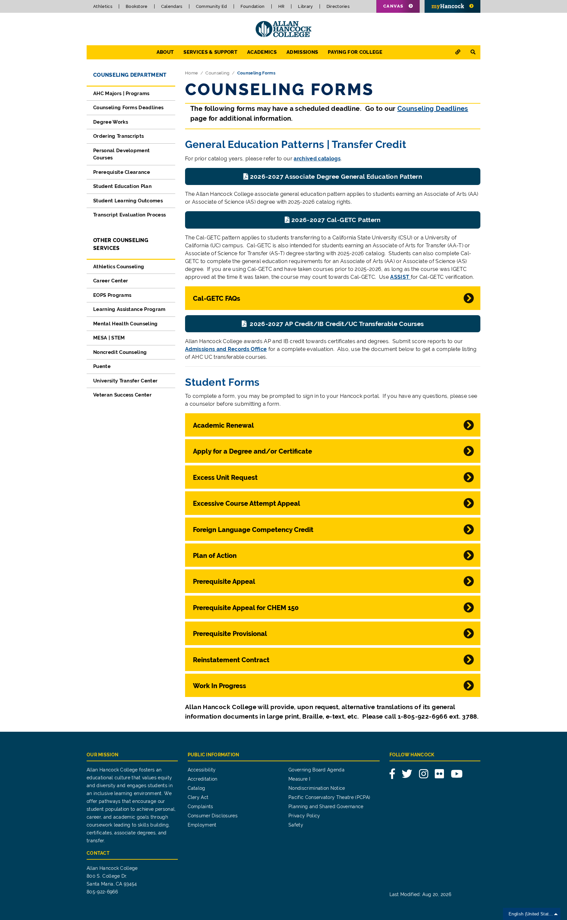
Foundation (253, 6)
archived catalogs (317, 158)
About (165, 52)
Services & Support (210, 52)
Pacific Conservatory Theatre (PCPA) (329, 797)
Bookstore (137, 6)
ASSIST (400, 277)
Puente (102, 366)
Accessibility (202, 769)
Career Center (110, 281)
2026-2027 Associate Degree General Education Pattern (336, 176)
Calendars (171, 6)
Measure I (299, 779)
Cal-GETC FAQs (216, 298)
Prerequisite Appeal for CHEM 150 (246, 608)
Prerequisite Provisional (230, 634)
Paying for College (355, 52)
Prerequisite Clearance (121, 172)
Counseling (217, 73)
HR (281, 6)
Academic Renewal (223, 425)
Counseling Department (130, 75)
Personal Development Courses (121, 154)
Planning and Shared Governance (326, 806)
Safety (295, 825)
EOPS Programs (112, 295)
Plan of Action (215, 556)
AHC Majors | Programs (121, 93)
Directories (338, 6)
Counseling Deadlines (432, 108)
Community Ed (211, 6)
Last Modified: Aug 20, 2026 (420, 894)
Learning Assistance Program (129, 309)
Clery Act (198, 797)
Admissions (302, 52)
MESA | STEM (109, 338)
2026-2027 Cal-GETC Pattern (336, 219)
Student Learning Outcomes (128, 201)
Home (191, 73)
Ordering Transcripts (118, 136)
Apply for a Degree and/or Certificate (252, 451)
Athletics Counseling (118, 267)
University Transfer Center (125, 381)
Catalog (196, 788)
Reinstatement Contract (231, 660)
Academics (262, 52)
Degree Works (110, 122)
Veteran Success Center (122, 395)
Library (305, 6)
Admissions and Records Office (226, 349)
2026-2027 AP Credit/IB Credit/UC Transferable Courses (336, 323)
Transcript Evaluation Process (129, 215)
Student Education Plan (122, 186)
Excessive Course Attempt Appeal (246, 503)
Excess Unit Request (225, 477)
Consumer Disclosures (213, 815)
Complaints (200, 806)
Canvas (393, 6)
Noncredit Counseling (120, 352)
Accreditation (203, 779)
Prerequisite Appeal (224, 581)
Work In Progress (219, 686)
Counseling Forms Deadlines (128, 108)
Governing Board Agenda (316, 769)
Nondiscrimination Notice (316, 788)
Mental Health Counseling (125, 324)
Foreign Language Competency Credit (253, 530)
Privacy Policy (304, 815)
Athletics (102, 6)
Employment (202, 825)
